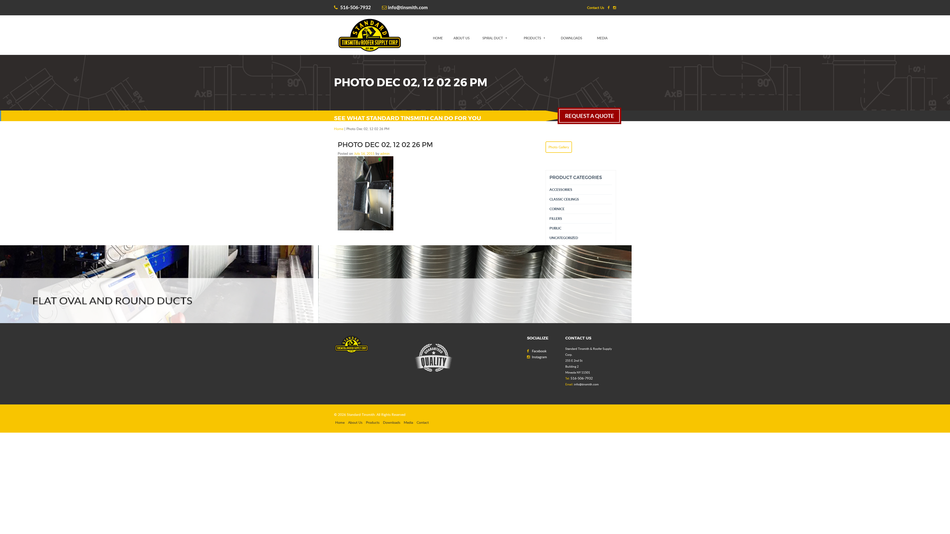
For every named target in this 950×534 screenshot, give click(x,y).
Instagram (539, 357)
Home (438, 38)
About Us (461, 38)
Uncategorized (563, 237)
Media (602, 38)
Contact (423, 422)
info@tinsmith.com (408, 7)
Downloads (571, 38)
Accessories (560, 189)
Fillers (555, 218)
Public (555, 228)
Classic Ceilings (564, 199)
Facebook (539, 351)
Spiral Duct (492, 38)
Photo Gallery (558, 147)
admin (385, 153)
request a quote (589, 116)
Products (532, 38)
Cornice (557, 208)
